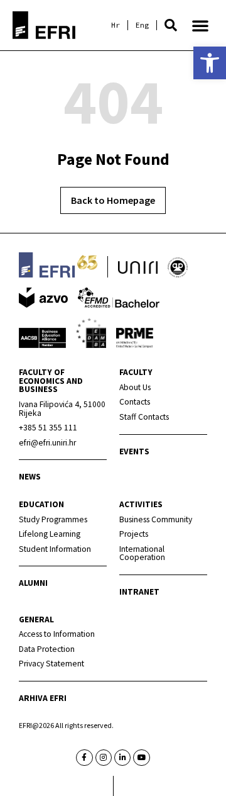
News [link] (30, 476)
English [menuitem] (142, 25)
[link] (209, 63)
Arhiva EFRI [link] (43, 698)
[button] (170, 25)
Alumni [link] (33, 583)
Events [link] (134, 451)
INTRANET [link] (139, 591)
